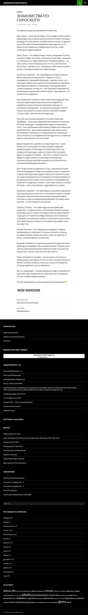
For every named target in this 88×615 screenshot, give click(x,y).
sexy (57, 595)
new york (16, 595)
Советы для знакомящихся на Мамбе (17, 494)
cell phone (39, 591)
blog (30, 591)
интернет (56, 598)
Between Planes (9, 410)
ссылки (50, 602)
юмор (68, 602)
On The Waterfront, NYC (12, 398)
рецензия (30, 602)
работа (6, 568)
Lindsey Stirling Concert (12, 406)
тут (49, 357)
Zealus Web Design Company (13, 459)
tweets (71, 595)
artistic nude (19, 591)
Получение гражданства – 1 (13, 482)
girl (44, 591)
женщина (41, 598)
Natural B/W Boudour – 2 (12, 371)
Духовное (7, 559)
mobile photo (70, 591)
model (77, 591)
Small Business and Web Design (14, 450)
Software (6, 543)
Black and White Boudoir (12, 375)
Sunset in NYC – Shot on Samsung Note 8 (17, 402)
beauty (26, 591)
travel (66, 595)
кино (75, 598)
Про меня (7, 341)
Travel (5, 547)
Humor (19, 12)
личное (6, 563)
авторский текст (33, 290)
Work (5, 555)
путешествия (14, 602)
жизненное (48, 598)
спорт (5, 576)
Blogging (6, 518)
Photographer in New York (12, 446)
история (62, 598)
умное (55, 602)
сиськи (41, 602)
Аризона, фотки (23, 309)
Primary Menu (85, 3)
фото (62, 602)
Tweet (5, 551)
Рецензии (7, 572)
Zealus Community (10, 455)
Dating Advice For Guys (11, 434)
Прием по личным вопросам (14, 337)
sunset (61, 595)
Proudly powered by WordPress (13, 612)
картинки (69, 598)
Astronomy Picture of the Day (27, 301)
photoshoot (37, 595)
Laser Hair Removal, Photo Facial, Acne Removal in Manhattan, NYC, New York (31, 438)
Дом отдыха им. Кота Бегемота (14, 463)
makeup (63, 591)
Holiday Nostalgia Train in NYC (14, 394)
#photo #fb (9, 590)
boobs (34, 591)
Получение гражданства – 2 (13, 486)
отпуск (5, 602)
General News (8, 526)
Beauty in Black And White (12, 383)
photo (26, 595)
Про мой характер (10, 490)
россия (36, 602)
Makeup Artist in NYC (11, 442)
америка (20, 598)
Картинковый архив (10, 332)
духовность (33, 598)
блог (26, 598)
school (5, 539)
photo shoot (49, 595)
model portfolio (8, 595)
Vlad (36, 24)
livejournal (57, 591)
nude (20, 595)
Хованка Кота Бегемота (15, 2)
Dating (5, 522)
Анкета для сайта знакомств (13, 478)
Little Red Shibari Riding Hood (14, 379)
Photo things (7, 534)
